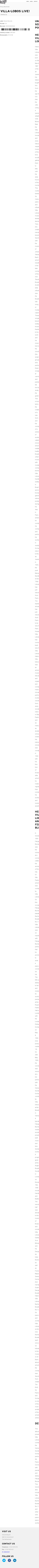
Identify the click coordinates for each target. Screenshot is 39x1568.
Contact (36, 1)
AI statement (6, 1552)
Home (27, 1)
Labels (31, 1)
